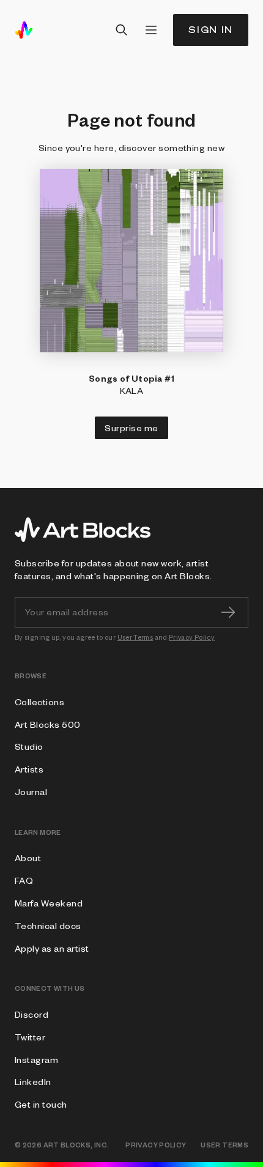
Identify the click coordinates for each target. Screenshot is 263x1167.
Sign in (210, 29)
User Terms (135, 637)
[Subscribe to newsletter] (228, 612)
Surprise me (131, 427)
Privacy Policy (192, 637)
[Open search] (121, 30)
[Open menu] (151, 30)
